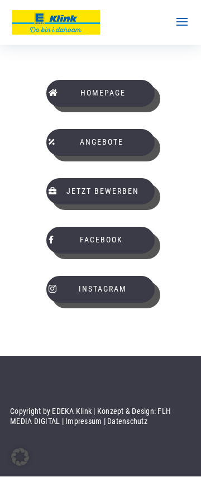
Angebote (101, 141)
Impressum (83, 421)
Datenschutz (127, 421)
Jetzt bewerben (102, 191)
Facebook (101, 239)
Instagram (103, 288)
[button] (20, 457)
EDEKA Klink (72, 411)
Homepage (103, 92)
